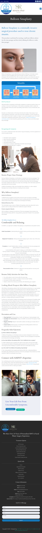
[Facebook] (37, 1)
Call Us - (4, 1)
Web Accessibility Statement (21, 530)
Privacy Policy (24, 529)
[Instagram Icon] (40, 1)
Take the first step (33, 362)
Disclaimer (37, 529)
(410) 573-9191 (29, 364)
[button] (40, 9)
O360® (18, 529)
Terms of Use (31, 529)
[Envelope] (35, 1)
